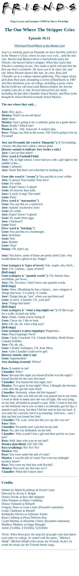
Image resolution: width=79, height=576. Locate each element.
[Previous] (20, 45)
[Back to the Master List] (50, 45)
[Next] (31, 45)
